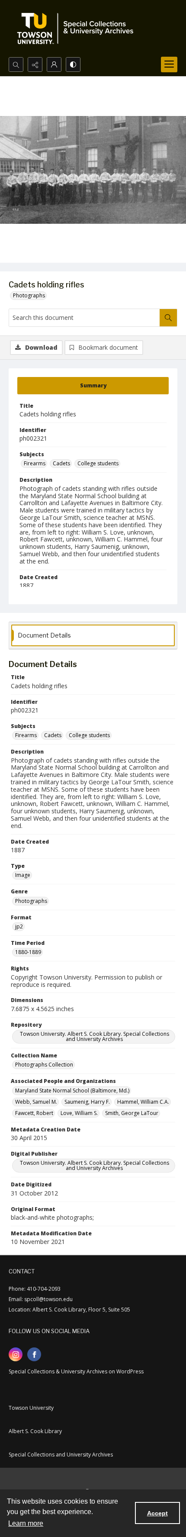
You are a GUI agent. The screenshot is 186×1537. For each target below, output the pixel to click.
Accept (157, 1513)
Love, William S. (79, 1113)
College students (98, 463)
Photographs (29, 295)
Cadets (61, 463)
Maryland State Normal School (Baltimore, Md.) (72, 1090)
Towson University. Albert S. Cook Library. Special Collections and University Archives (94, 1036)
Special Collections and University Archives (61, 1454)
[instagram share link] (15, 1354)
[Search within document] (168, 317)
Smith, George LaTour (131, 1113)
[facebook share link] (34, 1354)
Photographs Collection (44, 1064)
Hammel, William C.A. (143, 1101)
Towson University (31, 1407)
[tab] (93, 385)
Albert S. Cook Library (35, 1431)
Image (22, 875)
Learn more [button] (25, 1523)
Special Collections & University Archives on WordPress (76, 1371)
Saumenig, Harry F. (87, 1101)
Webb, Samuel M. (36, 1101)
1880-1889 (28, 952)
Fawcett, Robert (34, 1113)
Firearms (34, 463)
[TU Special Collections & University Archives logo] (78, 28)
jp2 (19, 926)
